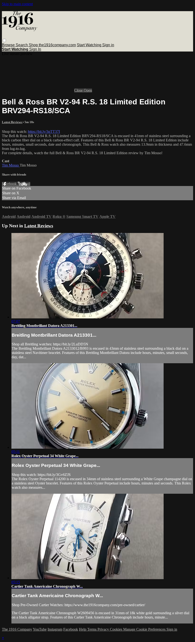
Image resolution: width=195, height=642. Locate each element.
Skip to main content (17, 4)
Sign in (108, 45)
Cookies (116, 629)
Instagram (55, 629)
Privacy (104, 629)
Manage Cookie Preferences (144, 629)
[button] (4, 40)
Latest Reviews (12, 122)
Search (22, 45)
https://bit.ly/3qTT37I (44, 132)
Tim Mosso (11, 165)
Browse (9, 45)
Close (79, 90)
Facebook (10, 184)
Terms (92, 629)
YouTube (40, 629)
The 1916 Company (17, 629)
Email (25, 184)
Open (88, 90)
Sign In (35, 49)
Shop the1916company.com (52, 45)
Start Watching (89, 45)
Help (83, 629)
